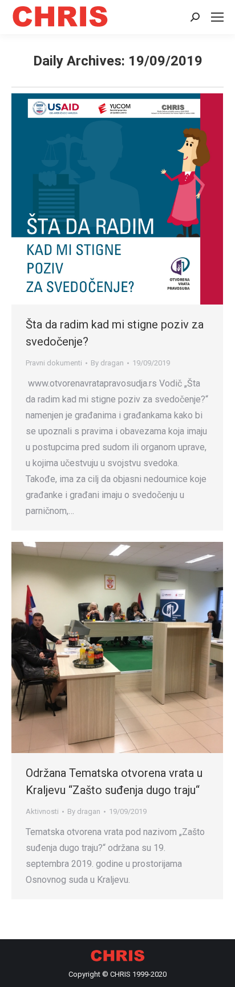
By (107, 363)
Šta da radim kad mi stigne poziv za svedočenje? (115, 333)
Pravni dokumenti (54, 363)
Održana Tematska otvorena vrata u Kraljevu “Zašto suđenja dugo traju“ (114, 781)
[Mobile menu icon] (217, 17)
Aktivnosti (42, 811)
